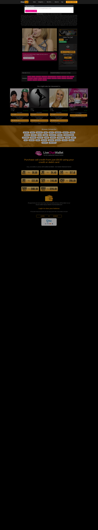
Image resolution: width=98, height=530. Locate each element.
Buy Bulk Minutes (71, 1)
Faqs (62, 1)
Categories (40, 1)
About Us (57, 1)
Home (34, 1)
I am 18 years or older (31, 11)
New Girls (49, 1)
